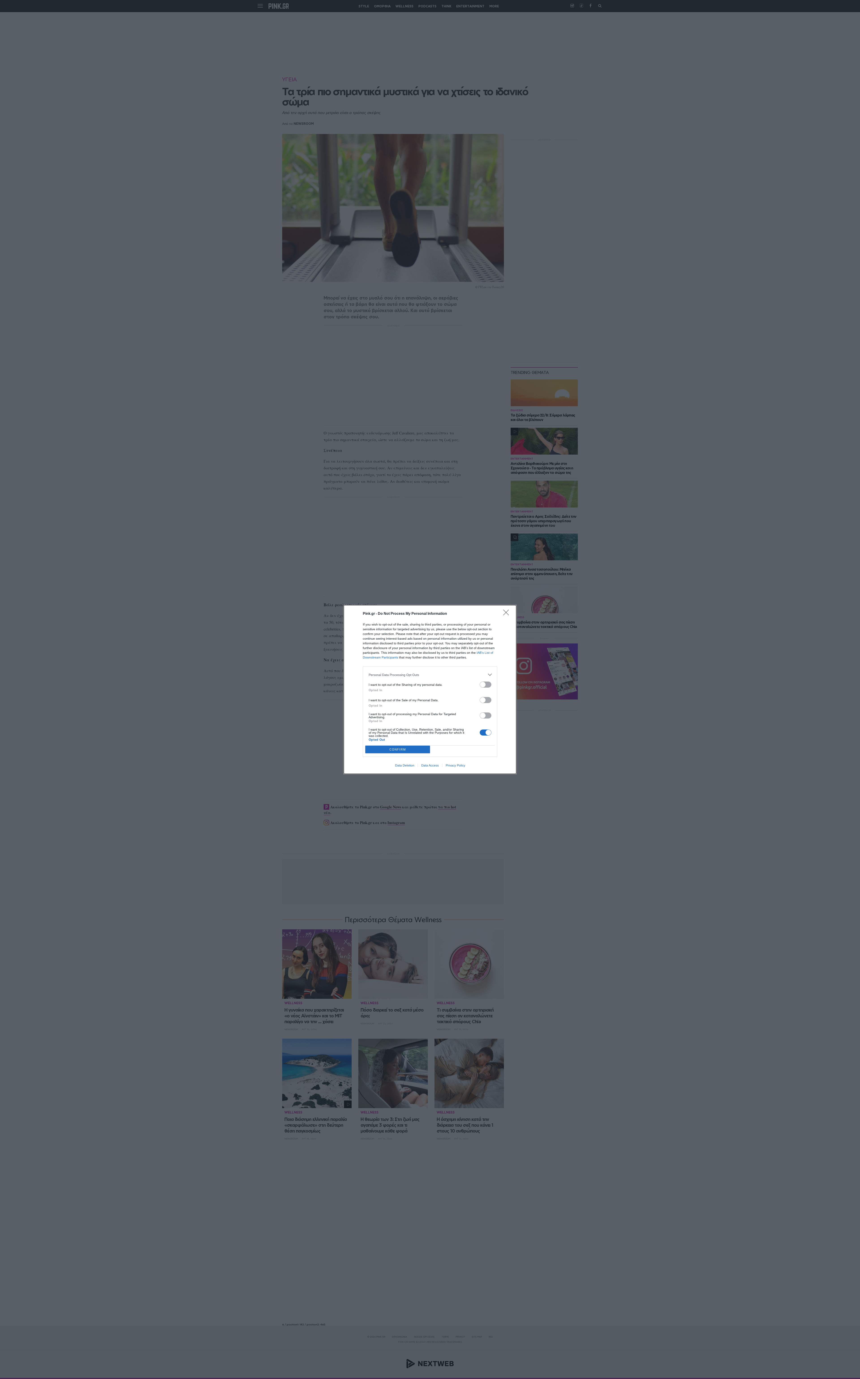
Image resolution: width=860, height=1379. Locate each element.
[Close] (507, 614)
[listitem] (430, 674)
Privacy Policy (455, 765)
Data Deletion (404, 765)
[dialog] (430, 689)
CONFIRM (397, 749)
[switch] (485, 685)
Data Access (430, 765)
